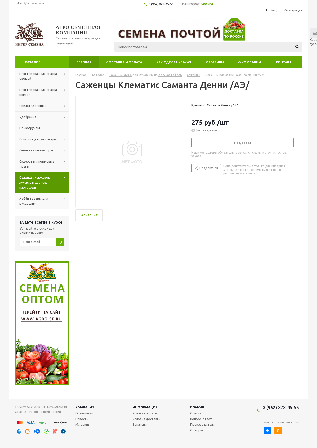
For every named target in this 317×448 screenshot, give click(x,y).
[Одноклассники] (278, 430)
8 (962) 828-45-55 (281, 407)
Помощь (198, 407)
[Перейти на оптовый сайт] (42, 384)
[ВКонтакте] (267, 430)
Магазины (214, 62)
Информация (145, 407)
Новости (81, 419)
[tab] (89, 215)
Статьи (195, 413)
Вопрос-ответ (201, 419)
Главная (84, 62)
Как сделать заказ (173, 62)
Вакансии (140, 424)
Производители (202, 424)
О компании (249, 62)
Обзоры (196, 430)
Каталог (33, 62)
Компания (84, 407)
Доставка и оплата (124, 62)
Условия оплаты (145, 413)
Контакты (285, 62)
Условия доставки (146, 419)
